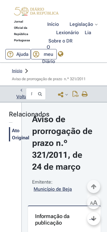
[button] (36, 12)
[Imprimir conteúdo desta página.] (85, 94)
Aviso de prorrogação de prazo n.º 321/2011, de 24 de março (63, 143)
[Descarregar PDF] (76, 94)
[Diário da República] (36, 12)
